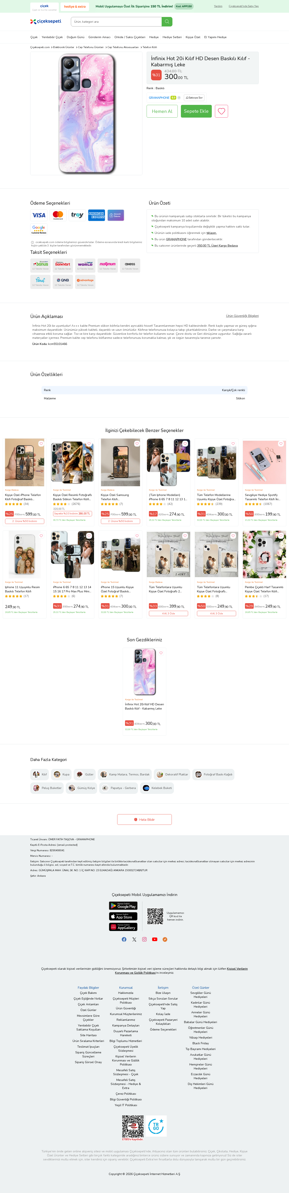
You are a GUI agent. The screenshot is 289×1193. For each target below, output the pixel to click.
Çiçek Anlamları (88, 1004)
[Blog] (165, 939)
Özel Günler (88, 1010)
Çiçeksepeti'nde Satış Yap (244, 6)
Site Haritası (88, 1035)
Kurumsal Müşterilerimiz (126, 1014)
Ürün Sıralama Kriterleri (88, 1041)
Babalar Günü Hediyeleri (200, 1022)
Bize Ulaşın (163, 993)
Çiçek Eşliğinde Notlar (88, 999)
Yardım (218, 6)
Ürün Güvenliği (126, 1008)
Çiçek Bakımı (88, 993)
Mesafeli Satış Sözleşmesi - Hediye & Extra (126, 1084)
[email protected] (67, 845)
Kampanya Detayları (125, 1026)
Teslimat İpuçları (88, 1047)
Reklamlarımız (126, 1020)
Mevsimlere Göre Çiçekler (88, 1018)
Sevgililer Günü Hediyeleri (200, 995)
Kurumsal (126, 987)
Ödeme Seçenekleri (163, 1030)
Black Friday (201, 1043)
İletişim (163, 987)
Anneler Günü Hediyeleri (200, 1014)
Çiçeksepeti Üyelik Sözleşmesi (126, 1049)
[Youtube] (155, 939)
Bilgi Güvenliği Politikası (126, 1099)
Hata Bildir (146, 819)
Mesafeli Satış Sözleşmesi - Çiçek (125, 1072)
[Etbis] (132, 1128)
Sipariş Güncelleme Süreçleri (88, 1054)
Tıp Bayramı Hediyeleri (201, 1049)
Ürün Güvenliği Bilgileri (242, 316)
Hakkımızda (125, 993)
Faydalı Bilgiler (88, 987)
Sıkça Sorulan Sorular (163, 999)
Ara (167, 21)
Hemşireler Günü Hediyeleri (200, 1066)
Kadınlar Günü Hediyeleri (200, 1005)
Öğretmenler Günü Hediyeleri (200, 1030)
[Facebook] (124, 939)
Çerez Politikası (126, 1094)
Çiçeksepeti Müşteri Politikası (126, 1001)
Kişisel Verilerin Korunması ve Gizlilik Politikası (125, 1060)
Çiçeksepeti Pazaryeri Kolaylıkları (163, 1022)
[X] (134, 939)
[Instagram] (144, 939)
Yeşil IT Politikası (126, 1105)
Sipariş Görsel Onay (88, 1062)
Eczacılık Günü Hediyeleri (200, 1076)
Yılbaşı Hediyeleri (200, 1038)
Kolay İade (163, 1014)
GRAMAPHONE (159, 98)
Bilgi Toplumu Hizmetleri (126, 1041)
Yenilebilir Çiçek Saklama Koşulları (88, 1028)
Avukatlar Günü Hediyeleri (200, 1057)
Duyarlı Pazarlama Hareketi (126, 1033)
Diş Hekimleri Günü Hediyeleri (200, 1086)
